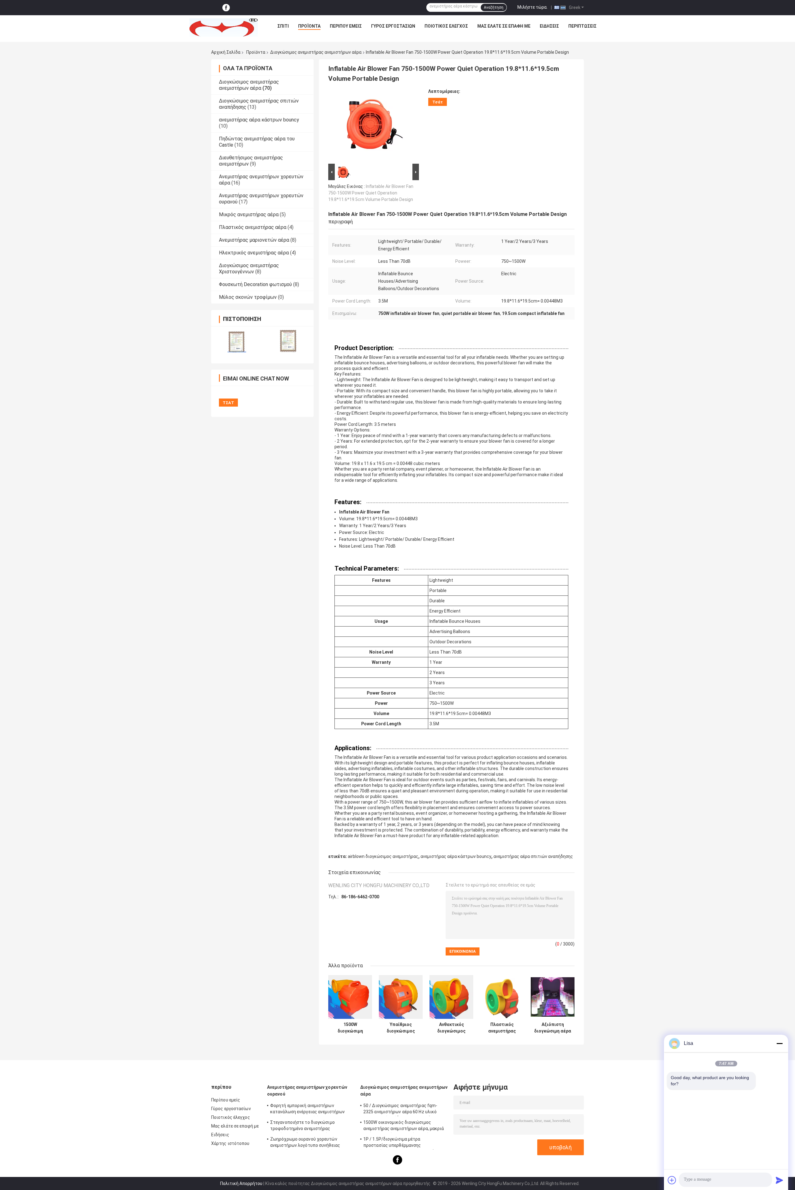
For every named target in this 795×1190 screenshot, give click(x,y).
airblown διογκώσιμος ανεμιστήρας (383, 856)
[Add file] (672, 1180)
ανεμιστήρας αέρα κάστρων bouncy (259, 120)
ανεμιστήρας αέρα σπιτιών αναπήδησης (533, 856)
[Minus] (779, 1043)
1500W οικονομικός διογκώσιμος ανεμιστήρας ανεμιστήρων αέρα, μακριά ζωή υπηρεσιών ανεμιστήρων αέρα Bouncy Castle (403, 1126)
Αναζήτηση (493, 7)
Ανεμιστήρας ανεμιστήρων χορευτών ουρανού (307, 1091)
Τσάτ (437, 102)
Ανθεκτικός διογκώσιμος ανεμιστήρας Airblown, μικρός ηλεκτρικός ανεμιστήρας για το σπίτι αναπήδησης (451, 1028)
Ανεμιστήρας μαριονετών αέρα (254, 240)
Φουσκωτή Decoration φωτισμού (255, 284)
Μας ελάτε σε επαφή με (503, 26)
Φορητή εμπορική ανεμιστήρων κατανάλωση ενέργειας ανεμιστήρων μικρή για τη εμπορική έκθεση (307, 1109)
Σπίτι (283, 26)
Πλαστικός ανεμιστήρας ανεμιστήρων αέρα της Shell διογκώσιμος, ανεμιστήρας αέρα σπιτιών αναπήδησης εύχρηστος (502, 1028)
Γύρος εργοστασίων (393, 26)
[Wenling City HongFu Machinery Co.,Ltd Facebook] (226, 7)
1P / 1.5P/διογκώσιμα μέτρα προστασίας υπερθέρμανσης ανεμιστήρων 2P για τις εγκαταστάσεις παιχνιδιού (403, 1143)
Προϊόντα (309, 26)
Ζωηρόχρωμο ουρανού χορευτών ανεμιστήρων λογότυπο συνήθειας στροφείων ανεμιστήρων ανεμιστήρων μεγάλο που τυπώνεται (309, 1143)
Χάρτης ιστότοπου (230, 1143)
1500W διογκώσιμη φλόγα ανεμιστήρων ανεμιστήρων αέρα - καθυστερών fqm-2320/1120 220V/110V (350, 1028)
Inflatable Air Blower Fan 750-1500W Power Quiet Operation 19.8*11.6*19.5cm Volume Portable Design (370, 193)
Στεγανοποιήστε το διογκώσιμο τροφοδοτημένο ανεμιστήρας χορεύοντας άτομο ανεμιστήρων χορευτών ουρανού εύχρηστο (303, 1126)
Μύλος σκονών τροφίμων (248, 297)
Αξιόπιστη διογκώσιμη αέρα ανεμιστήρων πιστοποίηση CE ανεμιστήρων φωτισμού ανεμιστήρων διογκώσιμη (552, 1028)
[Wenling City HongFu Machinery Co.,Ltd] (223, 27)
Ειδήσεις (549, 26)
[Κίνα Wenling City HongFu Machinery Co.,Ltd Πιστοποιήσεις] (236, 341)
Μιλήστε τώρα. (532, 7)
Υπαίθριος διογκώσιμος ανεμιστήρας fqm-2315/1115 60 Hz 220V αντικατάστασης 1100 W (401, 1028)
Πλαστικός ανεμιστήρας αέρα (252, 227)
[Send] (779, 1180)
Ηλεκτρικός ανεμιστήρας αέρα (254, 253)
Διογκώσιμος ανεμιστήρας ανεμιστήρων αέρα (315, 52)
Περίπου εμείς (346, 26)
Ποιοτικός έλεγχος (446, 26)
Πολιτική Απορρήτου (241, 1183)
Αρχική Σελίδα (225, 52)
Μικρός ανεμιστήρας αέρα (249, 214)
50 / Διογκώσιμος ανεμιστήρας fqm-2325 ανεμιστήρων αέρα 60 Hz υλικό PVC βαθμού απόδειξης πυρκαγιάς (400, 1109)
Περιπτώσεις (582, 26)
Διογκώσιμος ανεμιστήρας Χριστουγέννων (249, 268)
